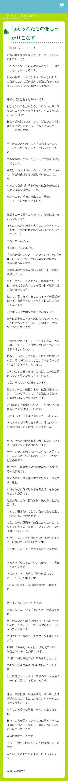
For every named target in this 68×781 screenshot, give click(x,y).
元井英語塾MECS (19, 6)
